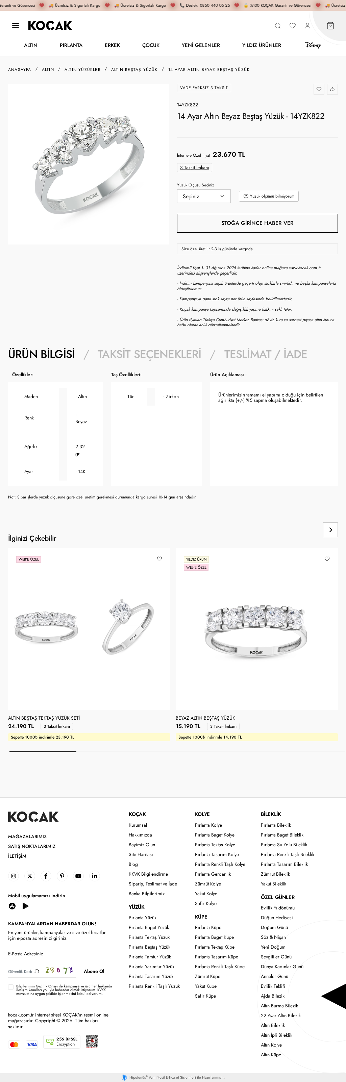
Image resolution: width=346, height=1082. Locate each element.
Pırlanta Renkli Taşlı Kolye (220, 864)
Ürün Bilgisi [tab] (41, 354)
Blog (133, 864)
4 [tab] (244, 752)
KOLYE (202, 814)
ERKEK (112, 45)
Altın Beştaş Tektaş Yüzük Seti (44, 718)
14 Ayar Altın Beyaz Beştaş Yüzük (209, 69)
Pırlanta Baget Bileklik (282, 835)
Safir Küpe (205, 996)
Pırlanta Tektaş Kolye (215, 845)
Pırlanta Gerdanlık (213, 874)
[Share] (332, 89)
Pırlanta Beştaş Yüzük (149, 947)
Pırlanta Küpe (208, 927)
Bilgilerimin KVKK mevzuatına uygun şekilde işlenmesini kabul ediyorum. (64, 990)
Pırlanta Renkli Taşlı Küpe (220, 966)
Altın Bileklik (273, 1025)
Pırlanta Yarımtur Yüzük (151, 966)
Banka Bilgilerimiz (147, 894)
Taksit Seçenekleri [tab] (149, 354)
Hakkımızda (140, 835)
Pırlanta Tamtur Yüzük (150, 957)
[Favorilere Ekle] (319, 89)
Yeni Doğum (273, 947)
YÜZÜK (136, 907)
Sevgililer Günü (276, 957)
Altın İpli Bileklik (276, 1035)
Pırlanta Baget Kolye (214, 835)
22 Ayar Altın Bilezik (281, 1015)
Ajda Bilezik (273, 996)
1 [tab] (42, 752)
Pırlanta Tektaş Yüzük (149, 937)
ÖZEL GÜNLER (277, 897)
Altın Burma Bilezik (279, 1006)
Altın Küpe (271, 1055)
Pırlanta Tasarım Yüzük (151, 976)
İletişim (17, 856)
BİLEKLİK (271, 814)
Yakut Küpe (206, 986)
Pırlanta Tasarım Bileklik (284, 864)
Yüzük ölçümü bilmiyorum (272, 196)
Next (330, 529)
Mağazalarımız (27, 836)
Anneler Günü (274, 976)
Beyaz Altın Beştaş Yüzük (205, 718)
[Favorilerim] (292, 25)
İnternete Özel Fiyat (193, 155)
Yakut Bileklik (273, 884)
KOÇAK (137, 814)
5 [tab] (311, 752)
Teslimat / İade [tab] (265, 354)
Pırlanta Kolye (208, 825)
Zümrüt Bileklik (275, 874)
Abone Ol (94, 971)
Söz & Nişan (273, 937)
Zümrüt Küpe (207, 976)
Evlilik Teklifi (273, 986)
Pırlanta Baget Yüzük (149, 927)
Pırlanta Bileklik (276, 825)
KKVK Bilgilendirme (148, 874)
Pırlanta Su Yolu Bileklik (284, 845)
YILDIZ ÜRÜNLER (261, 45)
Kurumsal (138, 825)
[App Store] (12, 906)
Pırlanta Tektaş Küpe (214, 947)
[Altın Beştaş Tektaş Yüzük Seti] (89, 629)
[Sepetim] (330, 25)
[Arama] (277, 25)
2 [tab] (109, 752)
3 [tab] (177, 752)
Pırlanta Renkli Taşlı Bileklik (287, 854)
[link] (13, 876)
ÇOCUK (150, 45)
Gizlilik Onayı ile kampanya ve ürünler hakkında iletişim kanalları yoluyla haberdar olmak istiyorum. (64, 988)
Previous (307, 529)
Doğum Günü (274, 927)
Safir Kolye (206, 903)
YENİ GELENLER (201, 45)
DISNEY (313, 45)
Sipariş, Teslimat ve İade (153, 884)
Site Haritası (141, 854)
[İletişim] (15, 25)
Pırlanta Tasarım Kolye (217, 854)
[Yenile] (36, 971)
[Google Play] (26, 906)
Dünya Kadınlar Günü (282, 966)
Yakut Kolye (206, 894)
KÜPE (201, 917)
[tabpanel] (173, 438)
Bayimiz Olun (142, 845)
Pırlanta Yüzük (142, 917)
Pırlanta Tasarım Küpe (216, 957)
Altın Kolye (271, 1045)
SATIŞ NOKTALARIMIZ (31, 846)
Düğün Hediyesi (277, 917)
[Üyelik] (307, 25)
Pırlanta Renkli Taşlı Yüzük (154, 986)
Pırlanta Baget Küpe (214, 937)
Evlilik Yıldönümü (278, 908)
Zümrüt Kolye (208, 884)
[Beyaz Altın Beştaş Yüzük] (257, 629)
